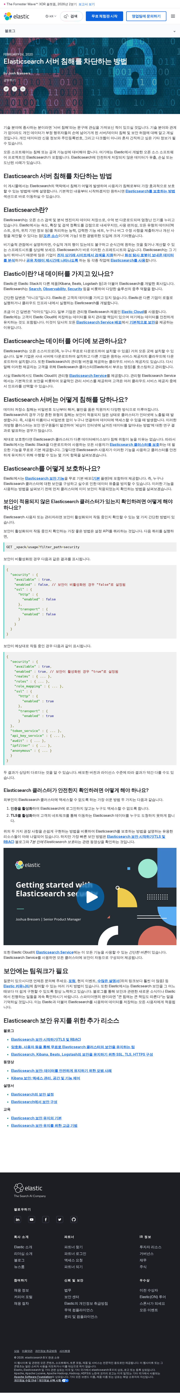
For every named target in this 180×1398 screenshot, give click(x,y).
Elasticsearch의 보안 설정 (32, 1094)
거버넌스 (147, 1253)
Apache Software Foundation (33, 1376)
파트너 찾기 (73, 1247)
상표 (16, 1351)
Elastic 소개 (23, 1247)
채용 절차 (21, 1303)
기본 (96, 478)
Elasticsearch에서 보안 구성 (34, 1102)
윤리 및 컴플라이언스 (81, 1316)
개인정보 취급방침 (46, 1351)
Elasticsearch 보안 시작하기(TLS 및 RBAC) (46, 1039)
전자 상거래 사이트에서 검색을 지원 (85, 255)
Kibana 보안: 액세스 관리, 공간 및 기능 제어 (45, 1078)
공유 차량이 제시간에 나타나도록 (52, 260)
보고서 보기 (87, 4)
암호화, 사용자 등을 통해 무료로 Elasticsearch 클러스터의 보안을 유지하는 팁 (73, 1047)
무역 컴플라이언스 (78, 1310)
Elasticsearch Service (88, 375)
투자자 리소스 (151, 1247)
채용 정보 (21, 1290)
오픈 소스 (50, 235)
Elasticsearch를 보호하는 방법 (150, 191)
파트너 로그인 (75, 1253)
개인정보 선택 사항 (50, 1380)
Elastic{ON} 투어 (153, 1297)
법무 (67, 1290)
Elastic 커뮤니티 (17, 986)
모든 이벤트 (149, 1310)
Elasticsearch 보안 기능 (44, 478)
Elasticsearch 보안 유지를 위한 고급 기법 (44, 1125)
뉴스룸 (19, 1266)
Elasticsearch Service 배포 (99, 322)
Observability (54, 289)
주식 (143, 1266)
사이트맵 (64, 1351)
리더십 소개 (23, 1253)
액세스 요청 (73, 1260)
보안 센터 (71, 1297)
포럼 (72, 981)
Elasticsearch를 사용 (128, 260)
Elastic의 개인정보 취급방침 (86, 1303)
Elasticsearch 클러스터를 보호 (134, 444)
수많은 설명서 (108, 981)
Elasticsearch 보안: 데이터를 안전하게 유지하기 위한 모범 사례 (61, 1070)
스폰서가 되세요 (152, 1303)
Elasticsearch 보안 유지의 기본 (36, 1118)
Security (75, 289)
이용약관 (27, 1351)
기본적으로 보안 (142, 322)
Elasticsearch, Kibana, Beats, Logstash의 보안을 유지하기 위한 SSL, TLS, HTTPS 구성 (82, 1054)
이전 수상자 (149, 1290)
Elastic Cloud (133, 311)
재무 (143, 1260)
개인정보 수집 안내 (25, 1380)
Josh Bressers (19, 73)
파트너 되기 (73, 1266)
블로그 (19, 1260)
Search (35, 289)
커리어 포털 (23, 1297)
